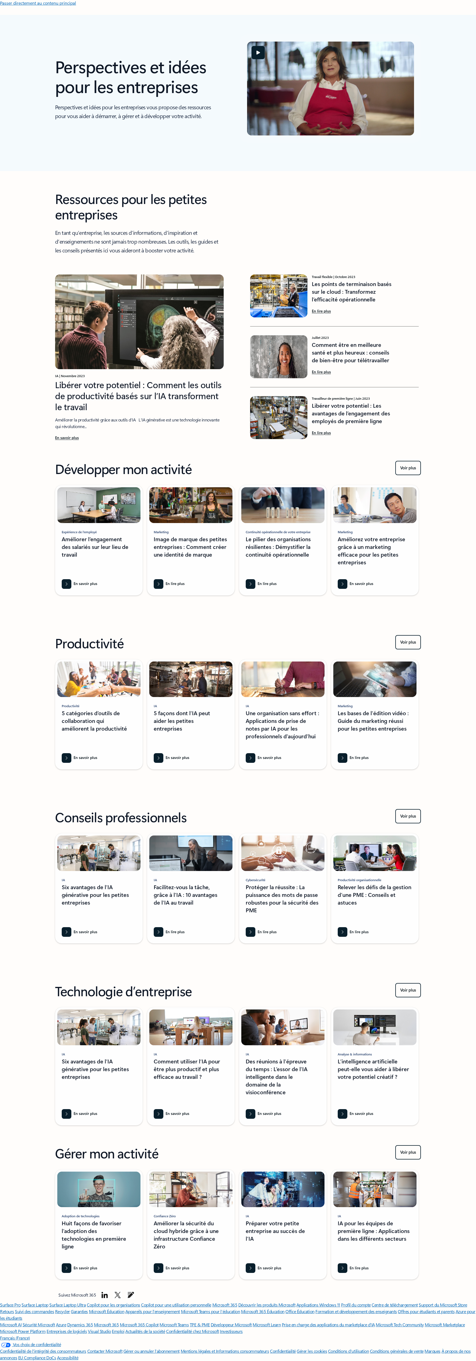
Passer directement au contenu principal (38, 3)
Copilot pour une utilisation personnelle (176, 1305)
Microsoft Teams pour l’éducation (210, 1311)
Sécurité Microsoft (39, 1324)
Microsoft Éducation (107, 1311)
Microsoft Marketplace (445, 1324)
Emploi (118, 1331)
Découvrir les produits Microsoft (267, 1305)
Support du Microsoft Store (443, 1305)
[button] (258, 52)
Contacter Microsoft (105, 1351)
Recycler (62, 1311)
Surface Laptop (34, 1305)
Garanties (79, 1311)
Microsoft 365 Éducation (263, 1311)
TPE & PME (200, 1324)
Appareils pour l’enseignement (152, 1311)
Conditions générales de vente (397, 1351)
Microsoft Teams (174, 1324)
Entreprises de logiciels (67, 1331)
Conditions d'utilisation (348, 1351)
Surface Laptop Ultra (67, 1305)
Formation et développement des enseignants (356, 1311)
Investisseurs (231, 1331)
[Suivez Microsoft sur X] (117, 1295)
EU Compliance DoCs (37, 1357)
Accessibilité (68, 1357)
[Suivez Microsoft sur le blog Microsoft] (130, 1295)
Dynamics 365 (80, 1324)
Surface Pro (10, 1305)
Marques (432, 1351)
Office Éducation (299, 1311)
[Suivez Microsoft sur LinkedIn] (104, 1295)
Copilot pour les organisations (113, 1305)
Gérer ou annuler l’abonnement (151, 1351)
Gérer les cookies (312, 1351)
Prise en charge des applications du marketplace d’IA (328, 1324)
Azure (61, 1324)
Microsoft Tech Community (400, 1324)
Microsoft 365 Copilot (139, 1324)
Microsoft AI (10, 1324)
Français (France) (15, 1338)
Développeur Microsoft (231, 1324)
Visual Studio (99, 1331)
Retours (7, 1311)
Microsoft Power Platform (22, 1331)
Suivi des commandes (34, 1311)
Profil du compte (355, 1305)
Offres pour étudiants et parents (426, 1311)
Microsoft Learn (267, 1324)
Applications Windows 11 (318, 1305)
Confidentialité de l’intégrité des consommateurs (43, 1351)
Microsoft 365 (224, 1305)
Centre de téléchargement (395, 1305)
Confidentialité (283, 1351)
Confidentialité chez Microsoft (192, 1331)
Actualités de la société (145, 1331)
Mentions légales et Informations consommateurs (225, 1351)
